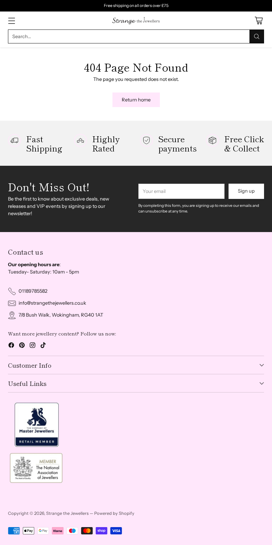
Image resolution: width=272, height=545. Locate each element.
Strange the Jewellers (67, 513)
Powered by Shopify (114, 513)
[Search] (256, 36)
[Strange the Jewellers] (136, 20)
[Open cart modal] (258, 21)
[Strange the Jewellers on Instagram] (32, 346)
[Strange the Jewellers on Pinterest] (22, 346)
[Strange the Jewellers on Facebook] (11, 346)
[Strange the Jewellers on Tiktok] (43, 346)
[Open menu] (11, 21)
